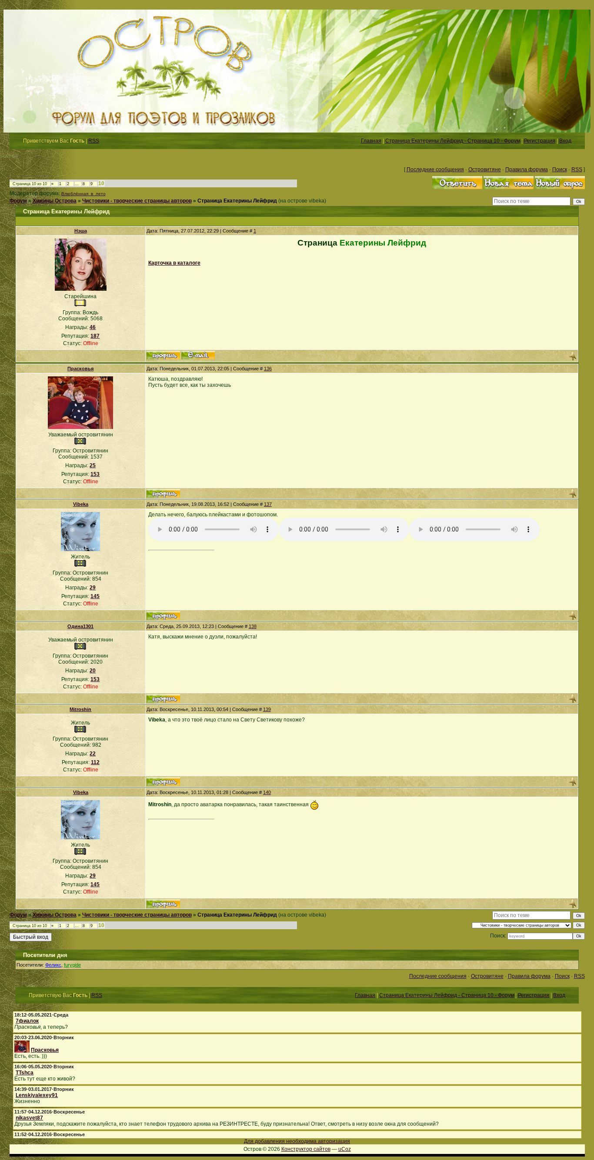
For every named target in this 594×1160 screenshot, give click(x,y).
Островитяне (484, 169)
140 (267, 792)
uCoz (344, 1149)
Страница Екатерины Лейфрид (237, 201)
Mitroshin (80, 709)
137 (268, 504)
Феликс (53, 964)
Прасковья (80, 368)
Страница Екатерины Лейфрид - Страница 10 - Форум (452, 141)
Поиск (559, 169)
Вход (565, 141)
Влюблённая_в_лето (83, 193)
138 (253, 626)
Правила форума (526, 169)
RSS (93, 141)
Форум (18, 201)
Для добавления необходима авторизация (297, 1141)
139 (267, 709)
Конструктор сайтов (305, 1149)
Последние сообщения (435, 169)
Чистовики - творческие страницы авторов (137, 201)
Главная (371, 141)
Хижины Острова (55, 201)
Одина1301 (80, 626)
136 (268, 368)
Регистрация (539, 141)
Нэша (80, 230)
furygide (72, 964)
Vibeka (80, 504)
